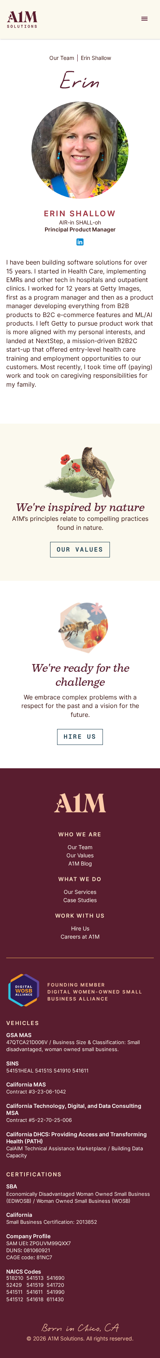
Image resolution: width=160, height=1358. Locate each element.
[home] (22, 19)
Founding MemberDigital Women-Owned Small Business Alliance (95, 992)
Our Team (61, 57)
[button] (144, 19)
